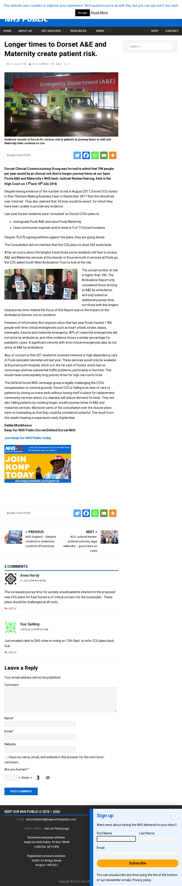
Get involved (51, 30)
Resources (78, 30)
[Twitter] (77, 155)
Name (8, 718)
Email (8, 731)
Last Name (146, 833)
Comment (11, 685)
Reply (12, 608)
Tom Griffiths (40, 64)
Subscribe (137, 863)
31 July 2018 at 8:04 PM (33, 581)
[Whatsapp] (95, 155)
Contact (172, 30)
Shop (154, 30)
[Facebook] (86, 155)
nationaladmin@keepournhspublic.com (51, 819)
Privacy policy (141, 880)
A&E (58, 64)
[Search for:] (150, 46)
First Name (104, 833)
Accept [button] (82, 12)
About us (25, 30)
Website (10, 744)
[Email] (104, 155)
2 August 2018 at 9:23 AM (34, 629)
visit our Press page (56, 828)
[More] (113, 155)
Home (7, 30)
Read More (99, 13)
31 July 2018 (18, 64)
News (100, 30)
